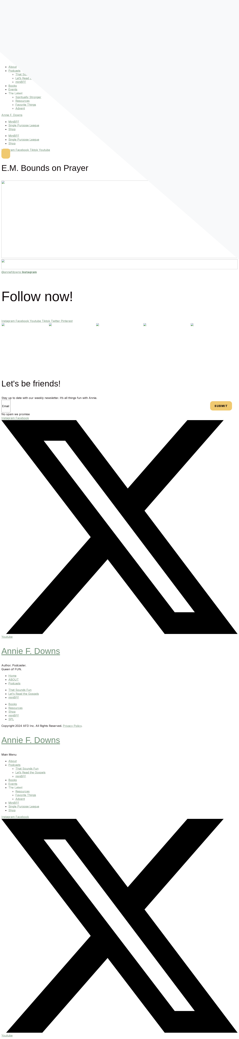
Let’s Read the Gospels (30, 772)
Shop (12, 129)
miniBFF (20, 82)
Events (12, 89)
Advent (20, 108)
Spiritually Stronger (28, 97)
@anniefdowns (19, 272)
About (12, 67)
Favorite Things (25, 104)
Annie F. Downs (11, 115)
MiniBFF (13, 121)
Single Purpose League (23, 125)
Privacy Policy (72, 726)
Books (12, 85)
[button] (119, 755)
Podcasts (14, 70)
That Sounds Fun (26, 768)
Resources (22, 101)
